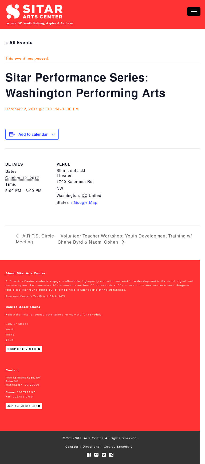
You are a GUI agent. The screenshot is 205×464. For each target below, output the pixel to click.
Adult (9, 340)
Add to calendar (33, 134)
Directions (91, 447)
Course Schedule (118, 447)
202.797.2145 (26, 392)
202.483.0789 (23, 396)
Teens (10, 334)
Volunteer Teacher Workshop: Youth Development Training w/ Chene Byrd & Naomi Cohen (125, 239)
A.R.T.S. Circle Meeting (35, 239)
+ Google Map (83, 202)
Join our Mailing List (22, 406)
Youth (10, 329)
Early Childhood (17, 324)
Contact (71, 447)
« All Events (19, 42)
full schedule (92, 314)
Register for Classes (22, 348)
